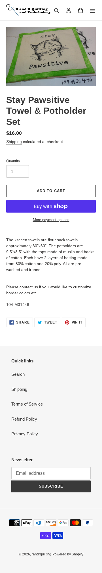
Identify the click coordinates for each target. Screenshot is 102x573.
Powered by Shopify (67, 554)
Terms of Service (27, 404)
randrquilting (41, 554)
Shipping (14, 141)
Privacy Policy (24, 433)
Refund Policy (24, 419)
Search (18, 374)
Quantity (13, 161)
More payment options (51, 220)
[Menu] (92, 10)
